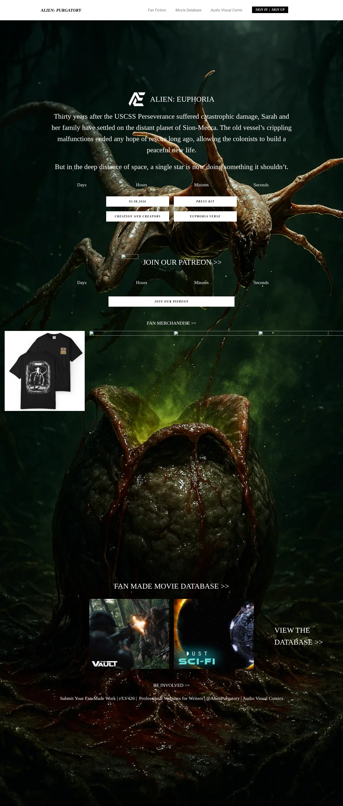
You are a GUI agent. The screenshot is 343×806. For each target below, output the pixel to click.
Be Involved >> (171, 685)
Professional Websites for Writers (171, 698)
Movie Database (188, 10)
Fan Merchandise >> (171, 323)
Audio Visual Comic (227, 10)
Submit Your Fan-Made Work (88, 698)
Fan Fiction (157, 10)
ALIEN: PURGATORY (61, 10)
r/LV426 (127, 698)
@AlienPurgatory (223, 698)
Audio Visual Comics (263, 698)
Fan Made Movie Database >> (171, 586)
